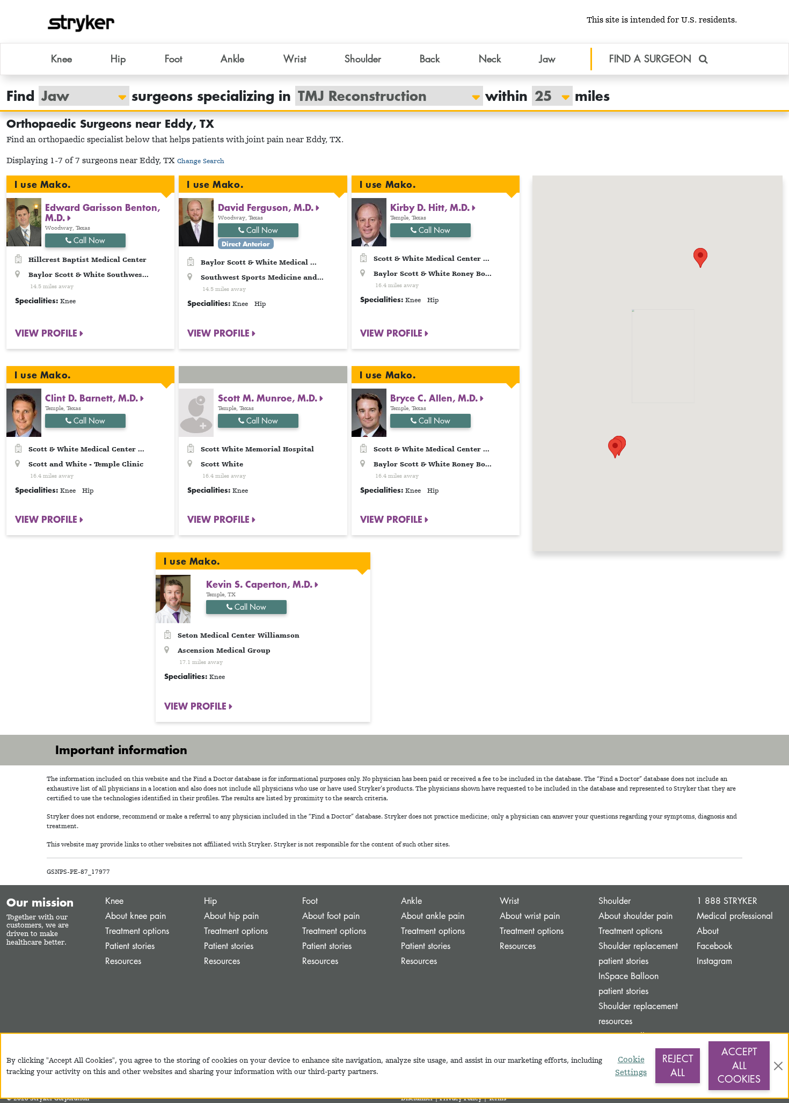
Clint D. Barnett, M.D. (93, 398)
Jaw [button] (547, 58)
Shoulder (614, 901)
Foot (310, 901)
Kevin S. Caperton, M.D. (260, 584)
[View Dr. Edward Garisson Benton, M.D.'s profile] (23, 221)
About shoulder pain (635, 916)
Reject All (677, 1065)
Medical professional (735, 916)
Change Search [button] (200, 161)
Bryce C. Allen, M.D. (435, 398)
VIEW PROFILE (47, 333)
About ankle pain (432, 916)
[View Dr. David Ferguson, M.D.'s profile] (196, 221)
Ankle (411, 901)
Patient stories (130, 946)
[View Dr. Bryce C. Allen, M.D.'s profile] (369, 411)
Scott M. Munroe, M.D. (269, 398)
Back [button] (430, 58)
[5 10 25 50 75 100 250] (547, 96)
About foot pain (331, 916)
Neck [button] (490, 58)
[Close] (778, 1066)
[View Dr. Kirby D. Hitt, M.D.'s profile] (369, 221)
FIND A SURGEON (652, 58)
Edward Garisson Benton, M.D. (102, 212)
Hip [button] (118, 58)
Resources (123, 961)
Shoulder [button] (363, 58)
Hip (210, 901)
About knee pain (135, 916)
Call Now (88, 240)
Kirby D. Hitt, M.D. (431, 207)
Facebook (715, 946)
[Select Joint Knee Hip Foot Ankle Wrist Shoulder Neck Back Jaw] (79, 96)
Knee (114, 901)
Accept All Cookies (739, 1065)
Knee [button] (61, 58)
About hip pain (231, 916)
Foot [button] (173, 58)
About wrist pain (530, 916)
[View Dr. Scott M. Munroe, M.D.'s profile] (196, 411)
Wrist (509, 901)
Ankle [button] (232, 58)
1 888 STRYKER (727, 901)
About (708, 931)
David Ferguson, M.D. (267, 207)
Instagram (714, 961)
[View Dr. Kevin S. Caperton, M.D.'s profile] (173, 598)
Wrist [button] (294, 58)
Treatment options (137, 931)
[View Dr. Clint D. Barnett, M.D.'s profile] (23, 411)
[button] (700, 258)
